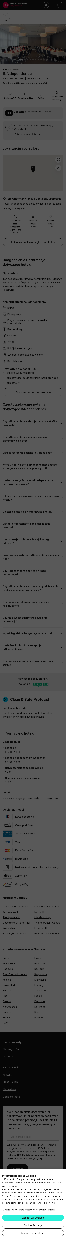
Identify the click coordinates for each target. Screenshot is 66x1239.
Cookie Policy (10, 1209)
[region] (33, 1204)
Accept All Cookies (33, 1217)
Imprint (51, 1209)
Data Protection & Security (32, 1209)
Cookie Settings (33, 1225)
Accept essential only (33, 1233)
